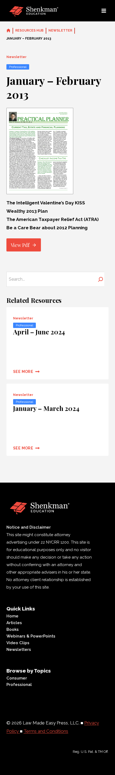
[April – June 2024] (57, 343)
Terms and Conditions (46, 731)
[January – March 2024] (57, 420)
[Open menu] (104, 10)
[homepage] (8, 31)
